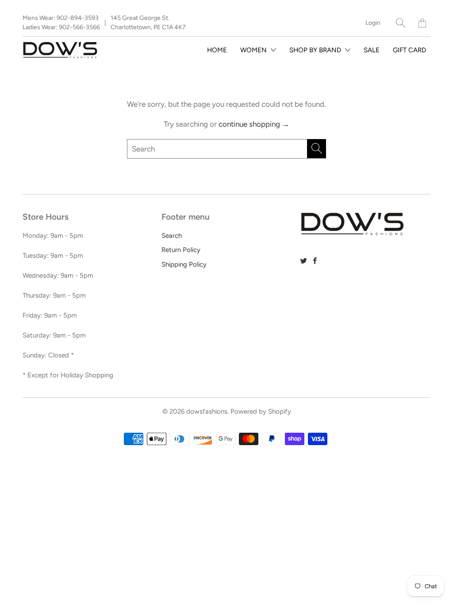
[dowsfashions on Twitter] (303, 260)
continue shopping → (254, 124)
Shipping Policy (184, 264)
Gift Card (409, 50)
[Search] (401, 23)
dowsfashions (206, 411)
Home (217, 50)
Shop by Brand (316, 50)
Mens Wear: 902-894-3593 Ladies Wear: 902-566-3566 (61, 22)
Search (171, 236)
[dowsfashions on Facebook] (315, 260)
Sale (372, 50)
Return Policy (180, 250)
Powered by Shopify (260, 411)
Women (254, 50)
